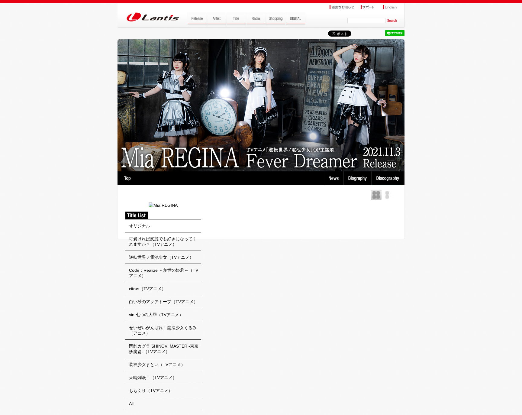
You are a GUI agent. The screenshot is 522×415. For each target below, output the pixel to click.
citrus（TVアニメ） (147, 288)
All (131, 403)
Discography (388, 178)
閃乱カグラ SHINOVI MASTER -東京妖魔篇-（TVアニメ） (163, 349)
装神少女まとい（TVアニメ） (157, 364)
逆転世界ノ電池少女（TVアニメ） (161, 257)
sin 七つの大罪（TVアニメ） (156, 314)
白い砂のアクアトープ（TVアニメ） (163, 301)
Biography (358, 178)
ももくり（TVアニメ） (150, 390)
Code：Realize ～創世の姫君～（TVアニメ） (163, 273)
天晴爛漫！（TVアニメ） (153, 377)
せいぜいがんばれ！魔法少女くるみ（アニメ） (163, 330)
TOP (127, 178)
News (333, 178)
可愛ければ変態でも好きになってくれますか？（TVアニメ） (163, 241)
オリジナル (139, 225)
